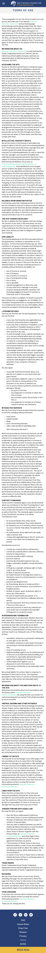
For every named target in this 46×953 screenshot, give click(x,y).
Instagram (20, 915)
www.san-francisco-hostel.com (14, 51)
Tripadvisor (25, 915)
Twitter (31, 915)
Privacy (23, 936)
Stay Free (23, 928)
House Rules (23, 924)
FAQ (23, 920)
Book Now (23, 949)
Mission (23, 932)
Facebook (15, 915)
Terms (23, 940)
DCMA (23, 944)
